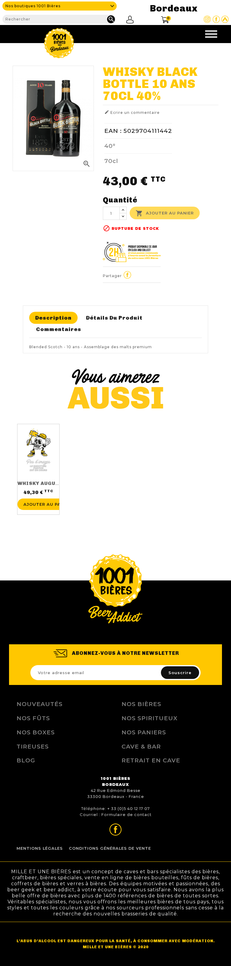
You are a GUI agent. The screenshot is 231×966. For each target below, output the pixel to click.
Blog (26, 760)
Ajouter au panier (165, 213)
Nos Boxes (36, 732)
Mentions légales (40, 848)
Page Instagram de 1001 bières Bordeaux (207, 19)
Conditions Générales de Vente (110, 848)
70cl (111, 160)
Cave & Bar (141, 746)
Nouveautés (40, 704)
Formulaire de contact (126, 814)
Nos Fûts (33, 718)
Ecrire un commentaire (132, 112)
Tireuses (33, 746)
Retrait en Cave (151, 760)
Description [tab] (53, 317)
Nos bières (141, 704)
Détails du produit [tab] (114, 317)
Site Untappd (225, 19)
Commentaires (58, 329)
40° (110, 145)
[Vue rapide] (38, 493)
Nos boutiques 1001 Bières (32, 6)
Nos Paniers (144, 732)
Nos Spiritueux (149, 718)
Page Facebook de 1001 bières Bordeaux (216, 19)
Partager (127, 275)
